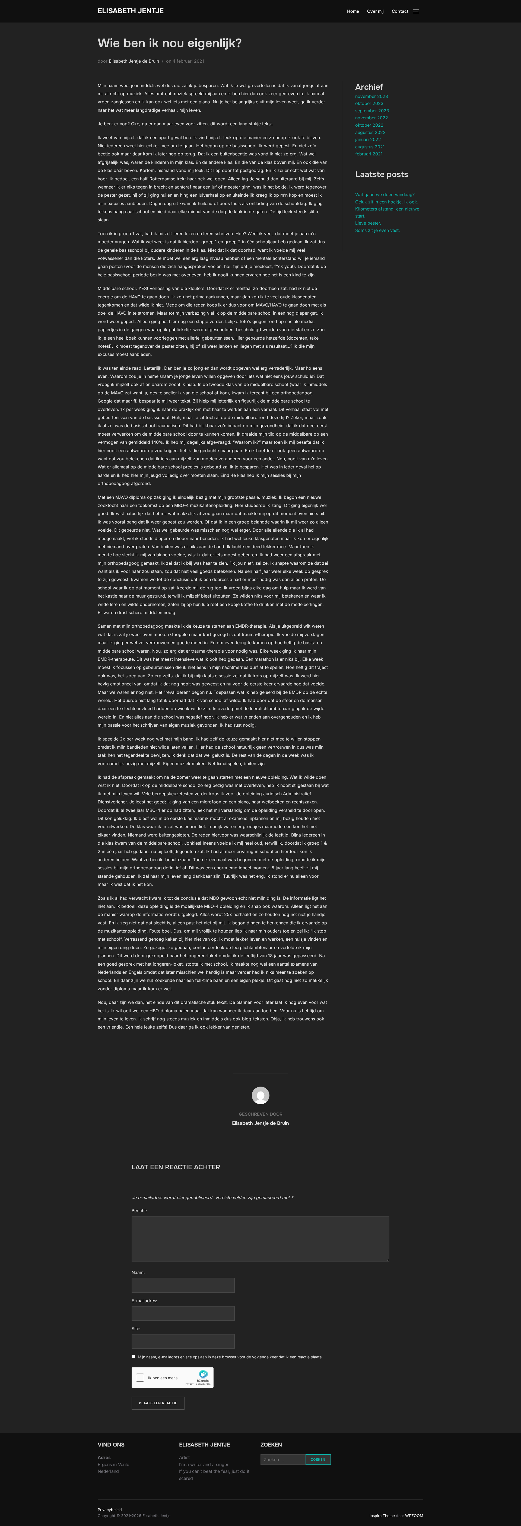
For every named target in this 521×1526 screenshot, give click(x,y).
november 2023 (371, 96)
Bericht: (139, 1210)
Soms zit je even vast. (377, 230)
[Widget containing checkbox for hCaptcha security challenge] (173, 1377)
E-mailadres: (144, 1300)
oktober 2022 (369, 125)
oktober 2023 (369, 103)
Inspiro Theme (382, 1515)
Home (353, 11)
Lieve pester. (368, 223)
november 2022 (371, 117)
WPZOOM (414, 1515)
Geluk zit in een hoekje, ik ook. (386, 202)
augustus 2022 (370, 132)
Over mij (375, 11)
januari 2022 (368, 139)
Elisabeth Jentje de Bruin (134, 61)
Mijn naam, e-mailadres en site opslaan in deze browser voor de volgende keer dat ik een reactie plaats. (230, 1357)
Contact (400, 11)
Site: (136, 1328)
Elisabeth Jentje (131, 11)
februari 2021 (369, 154)
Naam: (138, 1272)
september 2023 (372, 110)
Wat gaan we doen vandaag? (385, 194)
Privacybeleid (110, 1509)
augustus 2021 (370, 146)
